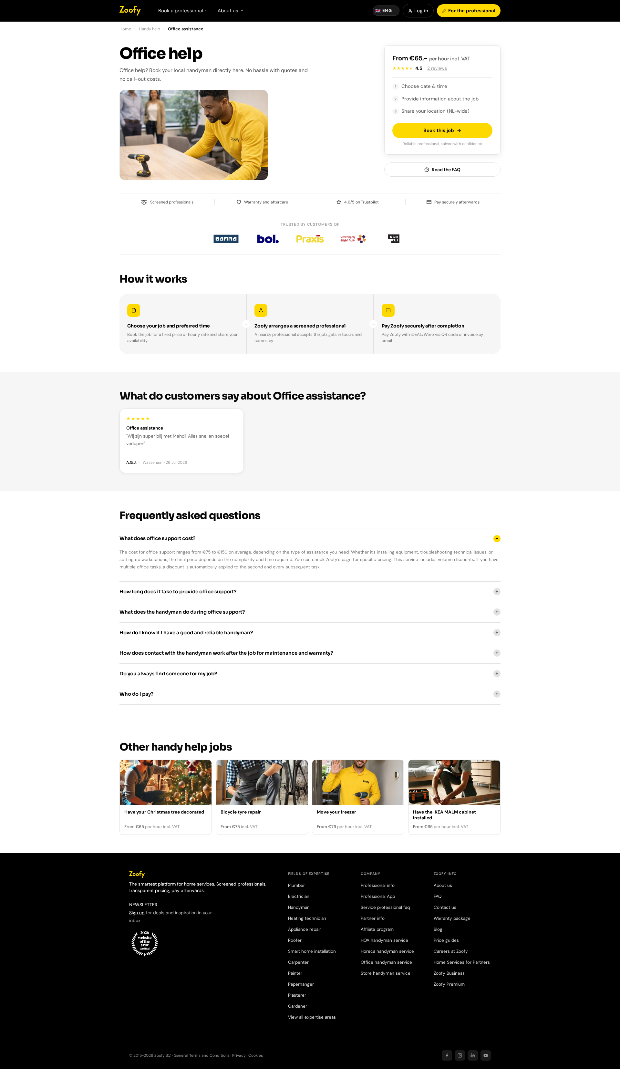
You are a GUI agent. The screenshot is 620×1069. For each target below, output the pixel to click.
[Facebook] (447, 1055)
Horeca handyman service (387, 951)
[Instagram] (460, 1055)
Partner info (373, 918)
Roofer (295, 940)
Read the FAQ (446, 169)
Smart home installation (312, 951)
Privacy (239, 1055)
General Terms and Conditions (202, 1055)
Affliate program (377, 929)
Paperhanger (301, 984)
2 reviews (437, 68)
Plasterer (297, 995)
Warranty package (452, 918)
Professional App (378, 896)
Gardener (297, 1006)
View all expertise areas (312, 1017)
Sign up (137, 913)
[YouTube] (485, 1055)
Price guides (446, 940)
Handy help (149, 29)
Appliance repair (304, 929)
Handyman (299, 907)
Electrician (298, 896)
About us (443, 885)
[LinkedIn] (473, 1055)
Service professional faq (385, 907)
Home (125, 29)
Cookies (255, 1055)
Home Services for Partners (462, 962)
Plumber (296, 885)
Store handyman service (385, 973)
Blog (438, 929)
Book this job (438, 130)
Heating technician (307, 918)
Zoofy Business (449, 973)
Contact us (445, 907)
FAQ (437, 896)
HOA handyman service (384, 940)
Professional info (378, 885)
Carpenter (298, 962)
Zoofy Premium (449, 984)
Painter (295, 973)
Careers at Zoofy (451, 951)
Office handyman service (386, 962)
